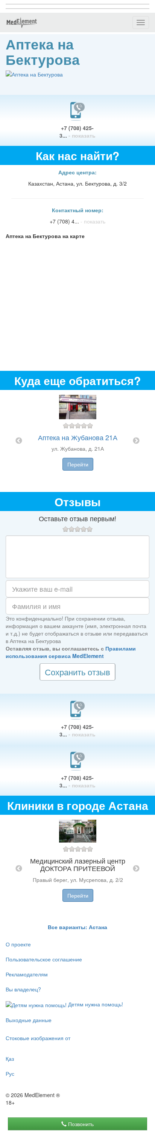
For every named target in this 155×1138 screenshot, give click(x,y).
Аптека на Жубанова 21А (77, 437)
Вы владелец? (23, 989)
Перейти (77, 464)
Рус (10, 1073)
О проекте (18, 944)
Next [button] (136, 441)
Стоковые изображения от (38, 1038)
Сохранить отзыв (77, 672)
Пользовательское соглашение (44, 959)
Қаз (10, 1058)
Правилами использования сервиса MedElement (71, 652)
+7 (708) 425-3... (77, 131)
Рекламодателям (27, 974)
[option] (77, 441)
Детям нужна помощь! (95, 1004)
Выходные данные (29, 1020)
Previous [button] (19, 441)
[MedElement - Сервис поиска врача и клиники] (21, 22)
